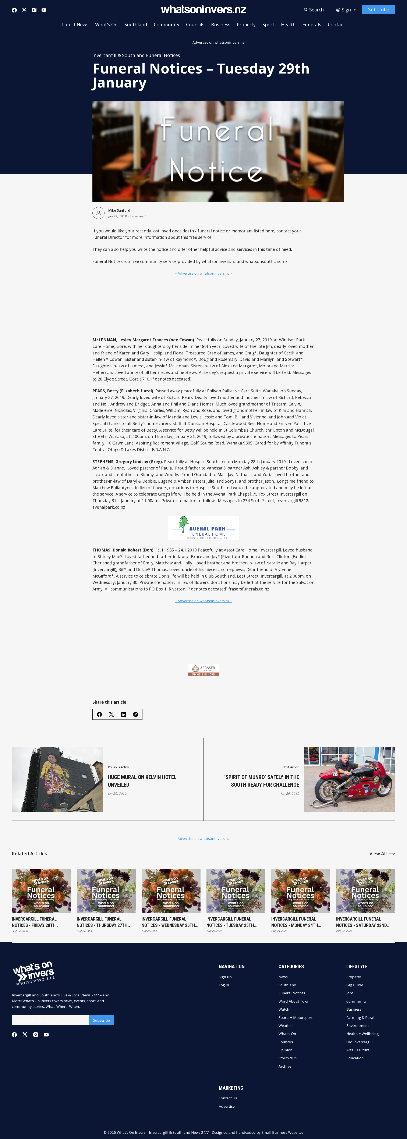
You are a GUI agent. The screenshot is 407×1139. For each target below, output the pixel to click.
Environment (357, 1025)
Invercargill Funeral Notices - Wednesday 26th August (168, 922)
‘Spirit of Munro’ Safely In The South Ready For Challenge (261, 781)
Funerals (311, 24)
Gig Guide (354, 985)
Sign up (225, 977)
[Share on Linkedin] (123, 714)
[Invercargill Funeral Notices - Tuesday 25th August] (235, 891)
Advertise (227, 1106)
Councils (195, 24)
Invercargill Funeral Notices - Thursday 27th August (102, 922)
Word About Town (294, 1001)
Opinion (286, 1050)
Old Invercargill (359, 1042)
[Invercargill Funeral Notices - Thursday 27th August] (106, 891)
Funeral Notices (292, 993)
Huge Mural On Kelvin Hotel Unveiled (142, 781)
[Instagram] (34, 10)
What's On (106, 24)
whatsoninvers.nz (219, 261)
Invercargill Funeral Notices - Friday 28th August (34, 922)
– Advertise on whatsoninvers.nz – (203, 273)
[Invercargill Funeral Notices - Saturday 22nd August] (365, 891)
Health (288, 24)
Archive (285, 1066)
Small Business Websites (282, 1132)
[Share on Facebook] (99, 714)
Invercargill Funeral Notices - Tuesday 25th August (230, 922)
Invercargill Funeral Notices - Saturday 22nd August (361, 922)
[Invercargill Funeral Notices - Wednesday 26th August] (171, 891)
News (283, 977)
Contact (336, 24)
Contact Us (228, 1098)
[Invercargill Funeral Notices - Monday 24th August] (300, 891)
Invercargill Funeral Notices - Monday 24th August (294, 922)
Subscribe (378, 9)
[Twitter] (24, 10)
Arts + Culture (357, 1050)
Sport (268, 24)
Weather (286, 1025)
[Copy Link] (135, 714)
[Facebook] (14, 10)
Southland (135, 24)
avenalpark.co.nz (108, 507)
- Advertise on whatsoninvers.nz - (218, 42)
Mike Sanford (119, 210)
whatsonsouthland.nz (266, 261)
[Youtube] (44, 10)
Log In (224, 985)
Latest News (75, 24)
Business (220, 24)
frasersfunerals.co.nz (248, 589)
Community (166, 24)
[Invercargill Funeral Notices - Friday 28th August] (41, 891)
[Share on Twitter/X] (111, 714)
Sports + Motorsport (295, 1017)
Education (355, 1058)
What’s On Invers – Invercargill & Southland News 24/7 (163, 1132)
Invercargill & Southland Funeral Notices (136, 55)
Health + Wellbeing (362, 1033)
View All (378, 853)
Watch (284, 1009)
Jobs (350, 993)
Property (246, 24)
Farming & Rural (360, 1017)
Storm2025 (288, 1058)
